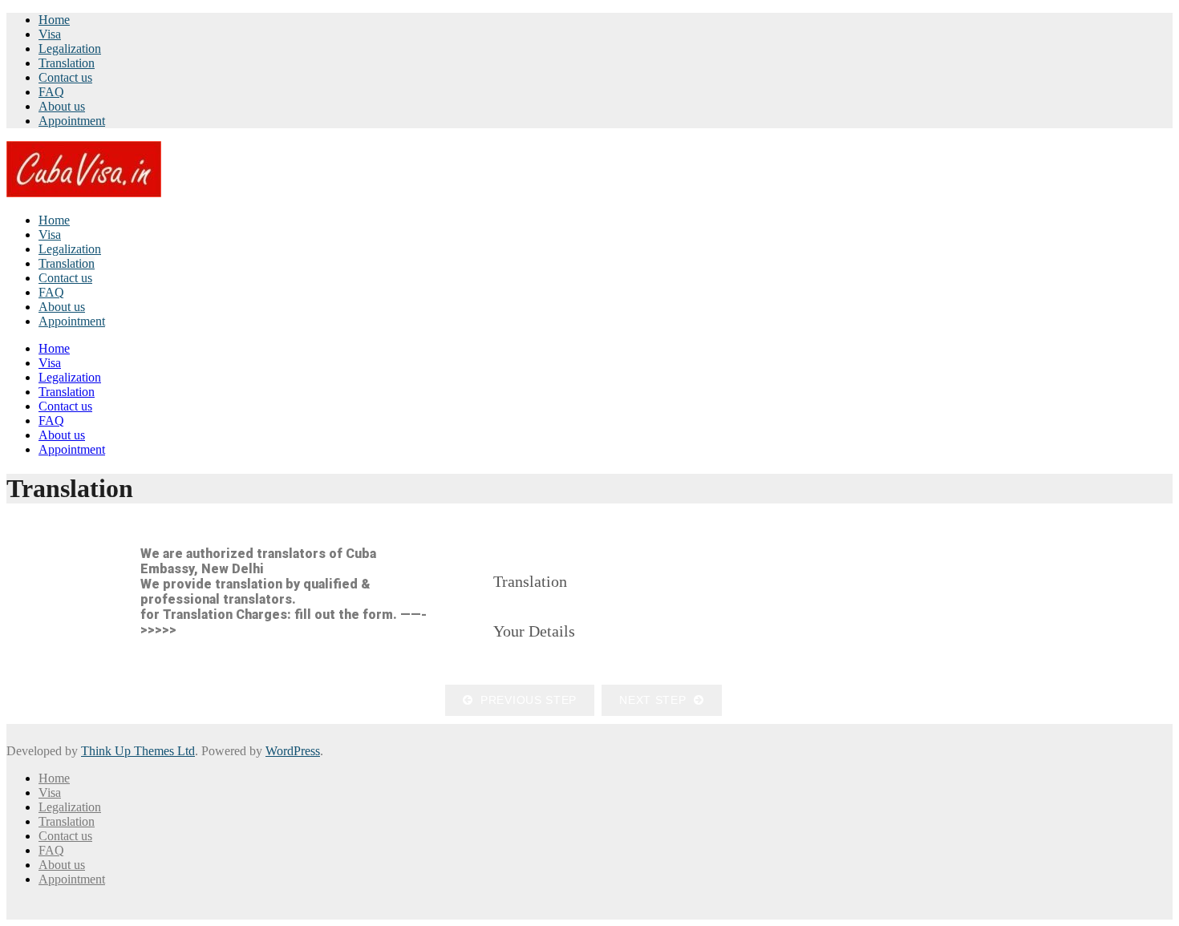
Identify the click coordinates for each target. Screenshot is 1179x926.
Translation (66, 63)
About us (61, 106)
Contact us (65, 77)
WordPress (292, 751)
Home (54, 19)
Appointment (71, 120)
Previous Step (525, 699)
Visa (49, 34)
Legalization (69, 48)
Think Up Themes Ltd (138, 751)
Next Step (656, 699)
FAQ (51, 92)
